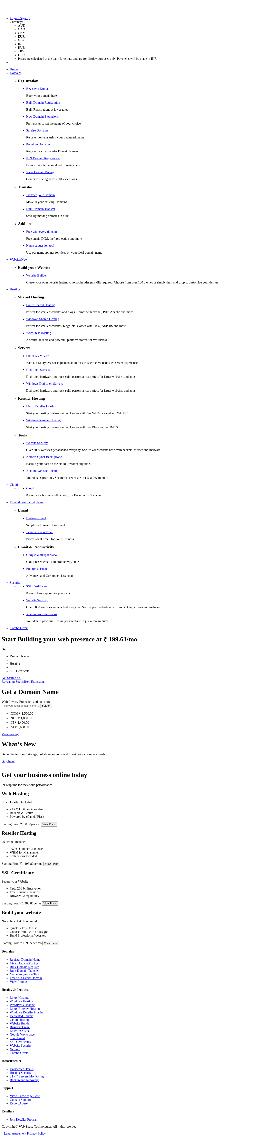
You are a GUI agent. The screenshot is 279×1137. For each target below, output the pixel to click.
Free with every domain (41, 231)
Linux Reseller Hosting (41, 406)
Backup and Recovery (24, 1080)
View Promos (18, 981)
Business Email (36, 518)
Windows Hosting (21, 1001)
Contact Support (20, 1099)
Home (14, 69)
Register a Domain (38, 88)
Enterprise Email (37, 568)
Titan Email (17, 1038)
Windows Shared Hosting (42, 319)
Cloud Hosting (19, 1019)
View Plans (49, 824)
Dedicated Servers (38, 369)
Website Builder (36, 275)
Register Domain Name (25, 959)
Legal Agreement (15, 1133)
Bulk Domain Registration (43, 102)
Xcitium (15, 1049)
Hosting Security (20, 1072)
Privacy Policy (36, 1133)
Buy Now (8, 761)
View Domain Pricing (40, 172)
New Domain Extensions (42, 116)
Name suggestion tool (40, 245)
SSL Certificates (36, 586)
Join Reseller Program (24, 1119)
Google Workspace (41, 555)
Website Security (37, 443)
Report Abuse (19, 1103)
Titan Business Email (39, 532)
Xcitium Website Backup (42, 470)
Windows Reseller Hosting (43, 420)
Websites (19, 259)
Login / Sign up (20, 18)
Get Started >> (11, 678)
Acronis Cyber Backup (44, 457)
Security (15, 582)
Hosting (15, 289)
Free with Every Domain (26, 978)
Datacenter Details (21, 1069)
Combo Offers (19, 628)
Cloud (14, 484)
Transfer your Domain (40, 195)
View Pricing (10, 734)
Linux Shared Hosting (40, 305)
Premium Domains (38, 144)
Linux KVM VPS (37, 356)
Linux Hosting (19, 997)
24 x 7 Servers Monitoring (27, 1076)
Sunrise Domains (37, 130)
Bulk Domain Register (24, 967)
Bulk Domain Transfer (40, 209)
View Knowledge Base (25, 1096)
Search (46, 705)
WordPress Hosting (38, 333)
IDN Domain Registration (43, 158)
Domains (15, 73)
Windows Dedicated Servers (44, 383)
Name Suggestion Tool (24, 974)
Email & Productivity (27, 502)
